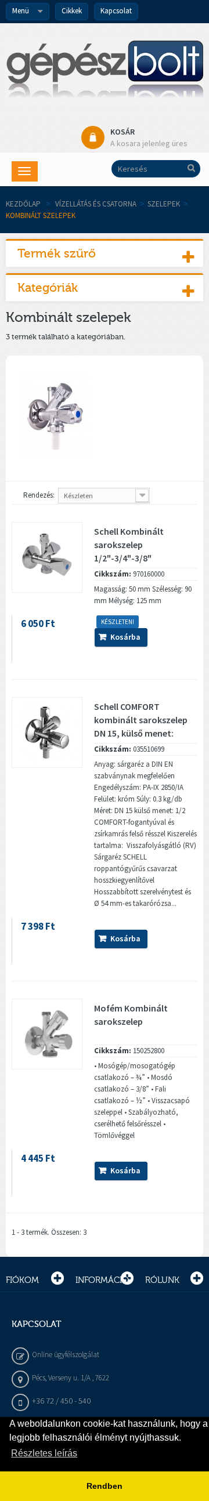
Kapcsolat (116, 11)
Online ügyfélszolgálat (65, 1354)
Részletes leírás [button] (44, 1453)
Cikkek (72, 11)
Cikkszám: (112, 574)
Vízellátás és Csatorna (95, 204)
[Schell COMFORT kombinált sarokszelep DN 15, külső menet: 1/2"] (47, 732)
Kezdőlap (23, 204)
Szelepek (163, 204)
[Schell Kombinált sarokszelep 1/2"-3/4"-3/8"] (47, 557)
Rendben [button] (104, 1486)
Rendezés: (39, 495)
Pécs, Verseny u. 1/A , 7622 (70, 1378)
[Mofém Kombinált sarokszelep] (47, 1034)
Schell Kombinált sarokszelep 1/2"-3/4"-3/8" (129, 544)
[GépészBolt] (104, 73)
